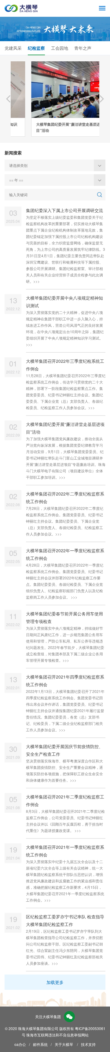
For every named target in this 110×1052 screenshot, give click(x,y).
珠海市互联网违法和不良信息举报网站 (57, 1034)
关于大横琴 (64, 1044)
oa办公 (20, 1044)
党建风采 (13, 48)
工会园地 (59, 48)
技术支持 (88, 1044)
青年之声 (82, 48)
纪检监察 (36, 48)
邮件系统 (40, 1044)
